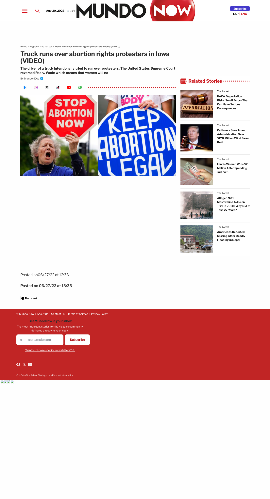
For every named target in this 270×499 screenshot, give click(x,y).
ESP (236, 13)
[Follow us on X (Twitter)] (24, 364)
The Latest (46, 46)
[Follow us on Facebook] (18, 364)
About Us (42, 313)
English (33, 46)
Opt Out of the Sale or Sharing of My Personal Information (44, 375)
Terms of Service (78, 313)
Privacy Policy (99, 313)
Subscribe (239, 8)
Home (23, 46)
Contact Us (58, 313)
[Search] (37, 10)
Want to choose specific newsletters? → (50, 350)
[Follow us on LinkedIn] (30, 364)
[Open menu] (24, 10)
